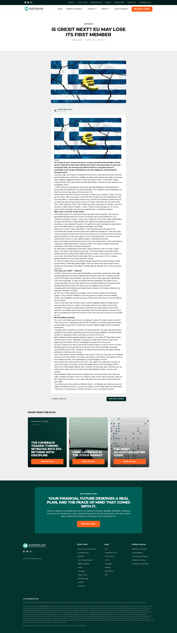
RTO (106, 575)
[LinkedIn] (25, 2)
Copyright (108, 564)
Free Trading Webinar (85, 560)
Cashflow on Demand (139, 549)
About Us (81, 582)
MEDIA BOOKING (119, 2)
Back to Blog (58, 399)
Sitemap (107, 567)
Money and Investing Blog (86, 549)
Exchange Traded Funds (140, 564)
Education (81, 556)
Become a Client (89, 524)
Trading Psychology (139, 560)
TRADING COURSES (75, 9)
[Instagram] (31, 2)
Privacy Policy (109, 556)
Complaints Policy (111, 553)
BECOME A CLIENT (142, 9)
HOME (59, 9)
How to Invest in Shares (140, 556)
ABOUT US (71, 2)
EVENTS (106, 9)
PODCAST (93, 9)
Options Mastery (137, 553)
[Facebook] (24, 551)
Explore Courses (116, 399)
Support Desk (82, 575)
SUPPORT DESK (82, 2)
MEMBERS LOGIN (145, 2)
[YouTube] (28, 2)
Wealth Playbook (83, 564)
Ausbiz (80, 567)
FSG (106, 549)
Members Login (83, 578)
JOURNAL (108, 2)
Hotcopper (81, 571)
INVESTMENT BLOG (96, 2)
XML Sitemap (109, 571)
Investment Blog (83, 553)
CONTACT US (131, 2)
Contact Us (81, 586)
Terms (107, 560)
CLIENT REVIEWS (121, 9)
